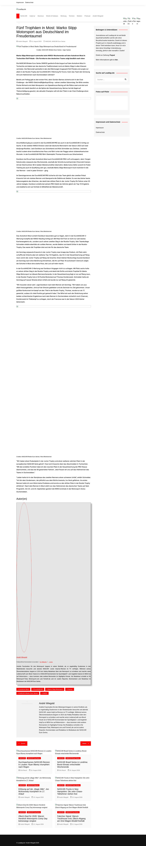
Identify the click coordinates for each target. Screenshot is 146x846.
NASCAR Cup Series (34, 758)
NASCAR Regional (33, 785)
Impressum (20, 2)
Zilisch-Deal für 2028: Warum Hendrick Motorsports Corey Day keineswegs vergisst (32, 818)
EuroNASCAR (38, 689)
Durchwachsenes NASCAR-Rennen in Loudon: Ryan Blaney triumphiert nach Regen (34, 764)
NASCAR (23, 16)
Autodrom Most (24, 689)
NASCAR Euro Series (58, 41)
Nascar (70, 689)
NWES (45, 693)
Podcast (87, 16)
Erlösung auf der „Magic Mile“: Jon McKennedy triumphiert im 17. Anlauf (33, 791)
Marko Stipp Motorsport (55, 689)
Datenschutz (29, 2)
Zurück (23, 743)
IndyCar (32, 16)
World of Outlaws (52, 16)
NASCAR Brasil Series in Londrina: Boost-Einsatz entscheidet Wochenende (72, 764)
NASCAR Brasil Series (73, 758)
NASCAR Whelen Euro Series (28, 693)
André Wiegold (98, 16)
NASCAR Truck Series (73, 785)
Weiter (84, 743)
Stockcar (41, 16)
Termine (71, 16)
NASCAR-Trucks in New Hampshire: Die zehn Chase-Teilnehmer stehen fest (70, 791)
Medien (79, 16)
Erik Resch (23, 770)
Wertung (63, 16)
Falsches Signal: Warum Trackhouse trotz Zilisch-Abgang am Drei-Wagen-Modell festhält (71, 818)
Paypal (112, 55)
